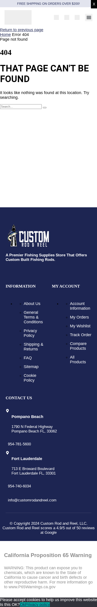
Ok (22, 604)
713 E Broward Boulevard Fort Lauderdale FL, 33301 (34, 471)
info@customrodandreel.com (32, 500)
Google (51, 532)
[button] (88, 17)
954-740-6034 (19, 486)
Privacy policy (37, 604)
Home (5, 34)
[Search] (44, 107)
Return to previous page (21, 30)
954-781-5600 (19, 444)
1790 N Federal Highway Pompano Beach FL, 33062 (34, 429)
